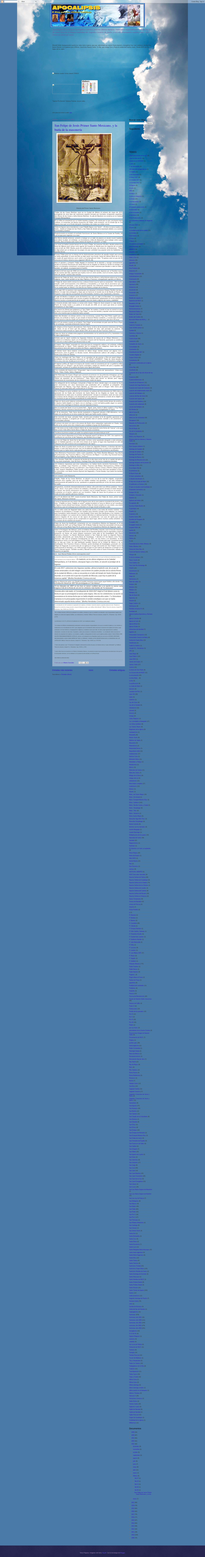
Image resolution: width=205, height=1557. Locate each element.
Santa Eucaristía (134, 1244)
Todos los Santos (134, 1363)
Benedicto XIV (133, 303)
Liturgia (131, 716)
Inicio (91, 670)
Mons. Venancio (134, 813)
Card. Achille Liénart (135, 328)
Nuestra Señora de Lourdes (137, 888)
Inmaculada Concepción (136, 635)
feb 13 (137, 1484)
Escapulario (132, 503)
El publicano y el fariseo (136, 484)
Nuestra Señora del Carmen (137, 890)
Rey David (132, 1062)
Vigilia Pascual (133, 1415)
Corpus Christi (133, 357)
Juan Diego (132, 653)
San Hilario (132, 1151)
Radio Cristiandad (134, 1048)
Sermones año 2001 (135, 1322)
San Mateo (132, 1206)
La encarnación (134, 675)
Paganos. (132, 974)
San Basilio (132, 1111)
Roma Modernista (134, 1075)
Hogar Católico (133, 603)
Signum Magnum (134, 1336)
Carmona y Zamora (135, 333)
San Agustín (133, 1105)
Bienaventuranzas (134, 309)
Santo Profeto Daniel (135, 1285)
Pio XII (131, 1022)
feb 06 (137, 1487)
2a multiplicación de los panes (138, 230)
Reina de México (134, 1053)
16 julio (131, 188)
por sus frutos (133, 1027)
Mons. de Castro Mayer (136, 794)
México (131, 767)
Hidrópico (132, 592)
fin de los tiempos (134, 557)
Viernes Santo (133, 1404)
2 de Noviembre (134, 201)
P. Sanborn (132, 961)
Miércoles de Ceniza (135, 770)
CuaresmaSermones (135, 380)
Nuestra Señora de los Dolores (138, 885)
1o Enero (132, 199)
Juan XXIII (132, 659)
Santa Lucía (133, 1247)
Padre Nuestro (133, 972)
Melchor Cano (133, 756)
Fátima (131, 538)
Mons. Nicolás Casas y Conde (138, 805)
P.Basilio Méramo (134, 964)
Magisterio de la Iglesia (136, 729)
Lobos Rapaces (134, 718)
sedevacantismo (134, 1295)
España (131, 511)
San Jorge (132, 1165)
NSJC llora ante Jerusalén (137, 874)
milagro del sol (133, 778)
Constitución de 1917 (135, 352)
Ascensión (132, 292)
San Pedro (132, 1212)
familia (131, 530)
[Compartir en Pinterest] (88, 663)
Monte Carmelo (134, 824)
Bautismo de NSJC (135, 300)
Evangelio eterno (134, 525)
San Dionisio (133, 1119)
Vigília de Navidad (134, 1412)
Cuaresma (132, 377)
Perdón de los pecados (136, 1011)
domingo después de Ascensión (139, 462)
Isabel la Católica (134, 645)
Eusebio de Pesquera (135, 519)
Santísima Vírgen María (136, 1268)
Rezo (130, 1067)
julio (134, 1461)
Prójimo (131, 1040)
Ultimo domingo (134, 1385)
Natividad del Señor (135, 837)
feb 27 (137, 1478)
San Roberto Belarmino (136, 1222)
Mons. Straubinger (135, 808)
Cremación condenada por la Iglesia (140, 363)
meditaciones (133, 754)
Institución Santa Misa (136, 640)
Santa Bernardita (134, 1236)
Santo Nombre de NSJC (136, 1279)
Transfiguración (134, 1371)
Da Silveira (132, 409)
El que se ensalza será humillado (139, 487)
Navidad (131, 840)
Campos (131, 322)
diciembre (136, 1446)
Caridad (131, 330)
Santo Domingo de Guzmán (137, 1274)
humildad (132, 611)
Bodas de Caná (134, 314)
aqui (70, 112)
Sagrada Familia (134, 1089)
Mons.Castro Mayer (135, 816)
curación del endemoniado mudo (139, 390)
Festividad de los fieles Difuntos (139, 544)
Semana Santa (133, 1301)
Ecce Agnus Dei (134, 468)
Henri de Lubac (133, 581)
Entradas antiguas (117, 670)
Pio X (131, 1017)
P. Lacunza (132, 947)
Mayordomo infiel (134, 751)
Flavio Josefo (133, 560)
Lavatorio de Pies (134, 691)
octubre (135, 1452)
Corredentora (133, 360)
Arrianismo (132, 287)
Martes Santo (133, 737)
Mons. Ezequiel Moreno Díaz (138, 800)
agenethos (132, 263)
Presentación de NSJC (136, 1037)
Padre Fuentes (133, 966)
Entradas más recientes (62, 670)
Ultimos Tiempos (134, 1393)
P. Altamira (132, 915)
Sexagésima (133, 1331)
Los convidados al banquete (137, 721)
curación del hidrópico (136, 393)
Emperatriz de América (136, 489)
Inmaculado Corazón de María (138, 637)
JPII (130, 651)
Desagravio (132, 420)
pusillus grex (133, 1043)
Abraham (132, 252)
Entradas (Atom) (66, 674)
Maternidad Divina (134, 748)
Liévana (131, 710)
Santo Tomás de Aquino (136, 1290)
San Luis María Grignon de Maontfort (140, 1189)
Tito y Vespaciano (134, 1360)
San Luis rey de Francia (136, 1198)
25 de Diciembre (134, 212)
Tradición (132, 1369)
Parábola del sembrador (136, 985)
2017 (133, 1514)
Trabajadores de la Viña (136, 1366)
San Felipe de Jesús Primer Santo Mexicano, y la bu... (143, 1493)
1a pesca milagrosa (135, 196)
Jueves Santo (133, 664)
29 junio (131, 227)
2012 (133, 1529)
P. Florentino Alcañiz (135, 934)
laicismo (131, 689)
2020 (133, 1505)
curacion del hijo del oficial (137, 396)
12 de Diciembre (134, 174)
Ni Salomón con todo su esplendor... (140, 848)
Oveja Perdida (133, 909)
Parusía (131, 993)
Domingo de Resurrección (137, 460)
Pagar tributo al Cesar (136, 977)
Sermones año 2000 (135, 1320)
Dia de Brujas (133, 428)
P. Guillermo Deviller (135, 939)
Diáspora (132, 434)
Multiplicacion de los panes (137, 835)
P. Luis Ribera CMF (135, 953)
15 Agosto (132, 185)
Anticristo (132, 271)
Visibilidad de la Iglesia (136, 1420)
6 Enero (131, 238)
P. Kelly (131, 945)
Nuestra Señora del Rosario (137, 893)
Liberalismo (132, 708)
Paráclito (132, 991)
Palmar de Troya (134, 980)
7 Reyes (131, 241)
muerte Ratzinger (134, 832)
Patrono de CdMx (134, 1003)
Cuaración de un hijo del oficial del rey (141, 373)
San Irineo (132, 1157)
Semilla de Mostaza (135, 1306)
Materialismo (133, 745)
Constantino (133, 349)
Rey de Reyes (133, 1064)
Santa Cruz (132, 1239)
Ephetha (131, 498)
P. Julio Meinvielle (134, 942)
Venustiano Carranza (135, 1398)
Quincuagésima (134, 1045)
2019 (133, 1508)
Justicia (131, 667)
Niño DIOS (132, 858)
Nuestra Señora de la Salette (138, 882)
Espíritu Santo (133, 517)
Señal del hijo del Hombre (137, 1309)
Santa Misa (132, 1258)
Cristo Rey (132, 367)
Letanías (132, 699)
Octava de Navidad (135, 901)
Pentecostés (133, 1009)
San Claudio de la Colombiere (138, 1116)
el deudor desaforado (135, 479)
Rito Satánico (133, 1070)
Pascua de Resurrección (136, 996)
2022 (133, 1444)
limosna (131, 713)
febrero (135, 1476)
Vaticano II (132, 1396)
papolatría (132, 982)
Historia (131, 600)
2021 (133, 1502)
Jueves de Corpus (134, 662)
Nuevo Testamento (135, 899)
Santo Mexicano (134, 1277)
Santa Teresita (133, 1263)
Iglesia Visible (133, 626)
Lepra (131, 697)
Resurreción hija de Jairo (136, 1059)
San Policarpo (133, 1220)
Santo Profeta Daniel (135, 1282)
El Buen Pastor (134, 473)
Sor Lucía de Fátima (135, 1344)
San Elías (132, 1124)
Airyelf (104, 1553)
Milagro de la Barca (135, 775)
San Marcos (133, 1203)
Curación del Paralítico (136, 401)
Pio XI (131, 1019)
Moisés (131, 791)
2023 (133, 1441)
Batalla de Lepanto (135, 298)
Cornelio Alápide (134, 355)
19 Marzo (132, 193)
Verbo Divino (133, 1401)
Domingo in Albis (134, 465)
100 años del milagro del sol (137, 169)
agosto (135, 1458)
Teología (131, 1352)
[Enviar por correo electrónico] (79, 663)
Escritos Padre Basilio (136, 506)
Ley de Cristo (133, 702)
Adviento (132, 260)
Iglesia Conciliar (134, 618)
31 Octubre (132, 233)
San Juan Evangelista (136, 1181)
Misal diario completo (135, 783)
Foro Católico (133, 563)
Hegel (131, 576)
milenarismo (133, 781)
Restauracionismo (134, 1056)
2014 (133, 1523)
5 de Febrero (133, 236)
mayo (135, 1467)
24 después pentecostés (136, 207)
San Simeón (133, 1228)
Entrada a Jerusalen (135, 495)
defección (132, 415)
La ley (131, 680)
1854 (130, 191)
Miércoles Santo (134, 773)
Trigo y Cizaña (133, 1377)
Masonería (132, 743)
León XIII (132, 694)
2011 (133, 1532)
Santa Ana (132, 1233)
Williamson (132, 1423)
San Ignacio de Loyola (136, 1154)
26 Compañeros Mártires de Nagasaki (140, 220)
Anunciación (133, 279)
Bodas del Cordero (135, 317)
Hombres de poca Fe (135, 608)
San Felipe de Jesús (135, 1138)
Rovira (131, 1080)
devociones (132, 426)
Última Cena (133, 1382)
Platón (131, 1025)
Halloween (132, 573)
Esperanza (132, 514)
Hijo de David (133, 595)
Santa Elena (133, 1241)
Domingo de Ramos (135, 457)
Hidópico (132, 590)
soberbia (131, 1341)
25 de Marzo (133, 215)
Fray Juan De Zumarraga (137, 565)
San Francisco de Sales (136, 1143)
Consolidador (133, 347)
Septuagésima (133, 1312)
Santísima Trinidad (135, 1266)
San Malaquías (133, 1201)
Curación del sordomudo (136, 404)
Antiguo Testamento (135, 273)
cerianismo (132, 341)
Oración (131, 907)
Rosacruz (132, 1078)
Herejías (131, 587)
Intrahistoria (132, 643)
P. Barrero (132, 920)
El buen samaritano (135, 476)
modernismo (133, 786)
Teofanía (132, 1350)
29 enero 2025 (133, 225)
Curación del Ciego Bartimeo (138, 385)
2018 (133, 1511)
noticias (131, 869)
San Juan (132, 1170)
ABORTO (132, 249)
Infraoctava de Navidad (136, 629)
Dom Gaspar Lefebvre (136, 446)
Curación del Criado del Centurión (139, 388)
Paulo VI (132, 1006)
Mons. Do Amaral (134, 797)
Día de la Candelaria (135, 431)
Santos (131, 1293)
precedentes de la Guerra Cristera (139, 1030)
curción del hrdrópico (135, 407)
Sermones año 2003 (135, 1328)
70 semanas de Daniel (136, 244)
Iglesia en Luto (133, 621)
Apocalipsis (132, 282)
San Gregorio (133, 1149)
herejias (131, 584)
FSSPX (131, 568)
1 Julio (131, 164)
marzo (135, 1473)
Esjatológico (133, 508)
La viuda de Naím (134, 686)
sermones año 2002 (135, 1325)
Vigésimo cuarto (134, 1406)
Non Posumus (133, 866)
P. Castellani (133, 923)
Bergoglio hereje (134, 306)
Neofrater (132, 846)
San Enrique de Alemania (137, 1132)
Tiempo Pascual (134, 1355)
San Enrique (133, 1130)
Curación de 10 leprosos (136, 382)
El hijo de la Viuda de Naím (137, 481)
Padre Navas (133, 969)
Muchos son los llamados (137, 827)
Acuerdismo (133, 255)
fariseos (131, 535)
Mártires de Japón (134, 740)
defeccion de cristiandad (136, 417)
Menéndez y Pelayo (135, 762)
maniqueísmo (133, 732)
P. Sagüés (132, 958)
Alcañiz (131, 265)
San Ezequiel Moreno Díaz (137, 1135)
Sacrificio (132, 1086)
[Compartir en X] (84, 663)
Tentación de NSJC (135, 1347)
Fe (130, 541)
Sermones (132, 1314)
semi (130, 1304)
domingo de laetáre (135, 452)
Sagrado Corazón (134, 1091)
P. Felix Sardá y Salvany (136, 931)
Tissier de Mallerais (135, 1358)
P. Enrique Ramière (135, 928)
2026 (133, 1432)
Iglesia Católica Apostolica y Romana (140, 614)
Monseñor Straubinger (136, 821)
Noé (130, 863)
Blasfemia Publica (134, 311)
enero (135, 1499)
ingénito (131, 632)
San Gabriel (132, 1146)
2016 (133, 1517)
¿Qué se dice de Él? (135, 158)
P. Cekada (132, 926)
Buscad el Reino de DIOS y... (138, 319)
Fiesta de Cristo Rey (135, 549)
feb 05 (137, 1490)
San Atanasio (133, 1108)
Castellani (132, 336)
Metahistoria (133, 764)
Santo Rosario (133, 1287)
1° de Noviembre (134, 166)
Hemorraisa (132, 579)
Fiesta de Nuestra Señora (137, 552)
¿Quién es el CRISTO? (136, 161)
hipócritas (132, 598)
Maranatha (132, 735)
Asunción (132, 295)
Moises (131, 789)
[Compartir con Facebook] (86, 663)
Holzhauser (132, 606)
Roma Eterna (133, 1072)
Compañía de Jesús (135, 344)
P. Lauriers (132, 950)
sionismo (132, 1339)
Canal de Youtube (134, 325)
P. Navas (132, 955)
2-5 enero (132, 204)
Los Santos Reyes (135, 727)
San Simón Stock (134, 1230)
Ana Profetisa (133, 268)
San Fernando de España (137, 1141)
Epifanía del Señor (135, 500)
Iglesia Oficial (133, 624)
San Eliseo (132, 1127)
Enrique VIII (133, 492)
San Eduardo (133, 1122)
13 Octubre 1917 (134, 180)
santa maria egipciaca (136, 1252)
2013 (133, 1526)
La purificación (133, 683)
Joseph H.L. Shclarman (136, 648)
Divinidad (132, 443)
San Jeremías (133, 1160)
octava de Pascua (134, 904)
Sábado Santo (133, 1083)
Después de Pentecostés (137, 423)
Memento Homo (134, 759)
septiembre (136, 1455)
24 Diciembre (133, 210)
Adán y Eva (132, 257)
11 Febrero (132, 172)
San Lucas (132, 1187)
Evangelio (132, 522)
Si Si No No (132, 1333)
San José (132, 1168)
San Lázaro (132, 1184)
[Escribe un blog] (82, 663)
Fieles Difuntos (133, 546)
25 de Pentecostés (135, 218)
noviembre (136, 1449)
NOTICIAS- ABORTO (135, 872)
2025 (133, 1435)
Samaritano (132, 1103)
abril (134, 1470)
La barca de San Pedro (136, 670)
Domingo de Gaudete (135, 449)
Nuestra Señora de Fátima (137, 877)
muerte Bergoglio (134, 829)
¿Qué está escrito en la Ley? (138, 155)
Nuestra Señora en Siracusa (138, 896)
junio (134, 1464)
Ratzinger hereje (134, 1051)
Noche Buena (133, 861)
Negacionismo (133, 843)
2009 (133, 1538)
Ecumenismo (133, 470)
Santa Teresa (133, 1260)
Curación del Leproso (135, 398)
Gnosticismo (133, 571)
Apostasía (132, 284)
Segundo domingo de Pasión (138, 1298)
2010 (133, 1535)
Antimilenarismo (134, 276)
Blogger (122, 1553)
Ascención (132, 290)
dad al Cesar (133, 412)
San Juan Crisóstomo (136, 1176)
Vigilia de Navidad (134, 1409)
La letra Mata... (134, 678)
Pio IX (131, 1014)
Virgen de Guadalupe (135, 1417)
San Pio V (132, 1214)
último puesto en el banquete (138, 1390)
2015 (133, 1520)
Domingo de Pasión (135, 454)
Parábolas (132, 988)
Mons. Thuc (133, 810)
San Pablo (132, 1209)
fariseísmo (132, 533)
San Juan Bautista (135, 1173)
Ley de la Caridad (134, 705)
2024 (133, 1438)
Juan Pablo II (133, 656)
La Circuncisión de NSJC (137, 672)
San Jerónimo (133, 1162)
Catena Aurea (133, 338)
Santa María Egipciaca (136, 1255)
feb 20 (137, 1481)
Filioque (131, 554)
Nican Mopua (133, 853)
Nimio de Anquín (134, 855)
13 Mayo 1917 (133, 177)
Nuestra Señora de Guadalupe (138, 880)
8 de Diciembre (133, 246)
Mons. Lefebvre (134, 802)
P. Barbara (132, 918)
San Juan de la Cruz (135, 1179)
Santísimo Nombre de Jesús (138, 1271)
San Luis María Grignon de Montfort (140, 1194)
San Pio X (132, 1217)
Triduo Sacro (133, 1374)
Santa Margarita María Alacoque (139, 1249)
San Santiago (133, 1225)
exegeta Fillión (133, 527)
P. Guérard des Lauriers (136, 937)
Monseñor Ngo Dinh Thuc (137, 819)
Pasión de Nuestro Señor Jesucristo (140, 999)
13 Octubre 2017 (134, 183)
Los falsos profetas (135, 724)
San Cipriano (133, 1114)
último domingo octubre (136, 1387)
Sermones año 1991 (135, 1317)
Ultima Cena (133, 1379)
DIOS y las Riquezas (135, 436)
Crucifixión (132, 370)
